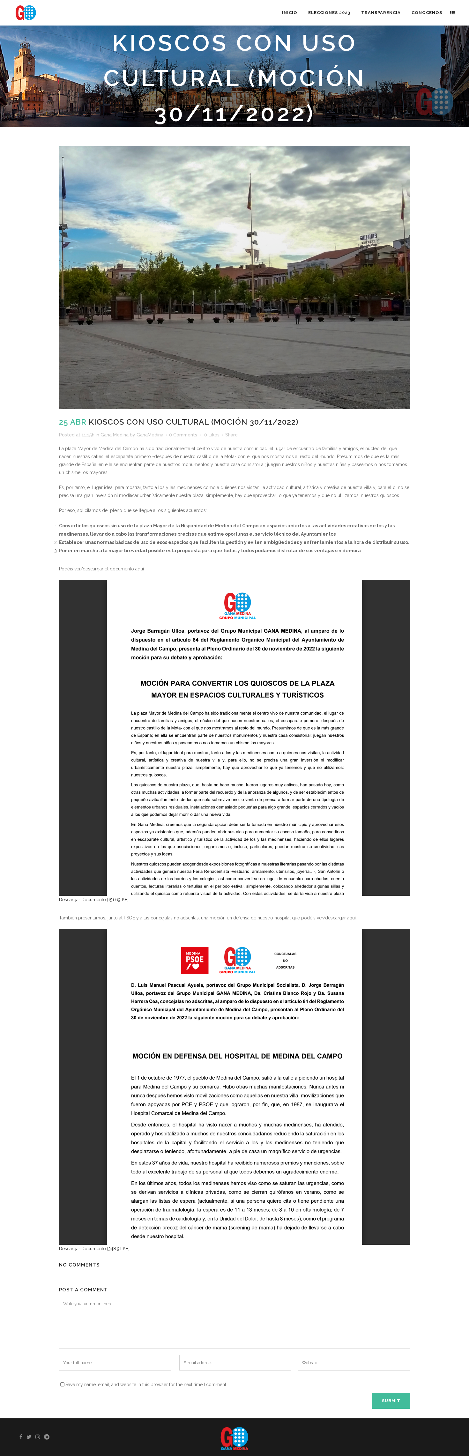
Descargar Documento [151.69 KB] (94, 899)
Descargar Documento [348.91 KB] (94, 1248)
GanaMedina (150, 434)
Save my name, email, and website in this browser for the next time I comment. (146, 1384)
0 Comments (183, 434)
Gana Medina (114, 434)
